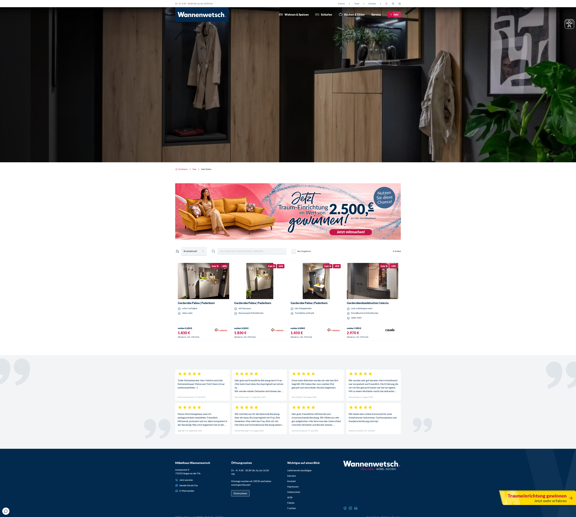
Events (341, 3)
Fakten (290, 502)
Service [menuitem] (376, 14)
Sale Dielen (206, 169)
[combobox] (194, 251)
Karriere (372, 3)
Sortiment (183, 169)
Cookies (291, 508)
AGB (289, 497)
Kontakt (291, 481)
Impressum (293, 486)
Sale (395, 14)
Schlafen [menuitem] (326, 14)
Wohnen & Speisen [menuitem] (297, 14)
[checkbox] (293, 251)
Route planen (240, 493)
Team (356, 3)
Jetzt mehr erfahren (288, 224)
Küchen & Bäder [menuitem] (354, 14)
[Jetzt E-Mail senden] (399, 3)
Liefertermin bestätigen (299, 470)
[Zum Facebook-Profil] (386, 3)
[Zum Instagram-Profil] (393, 3)
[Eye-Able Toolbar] (569, 24)
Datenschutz (293, 491)
